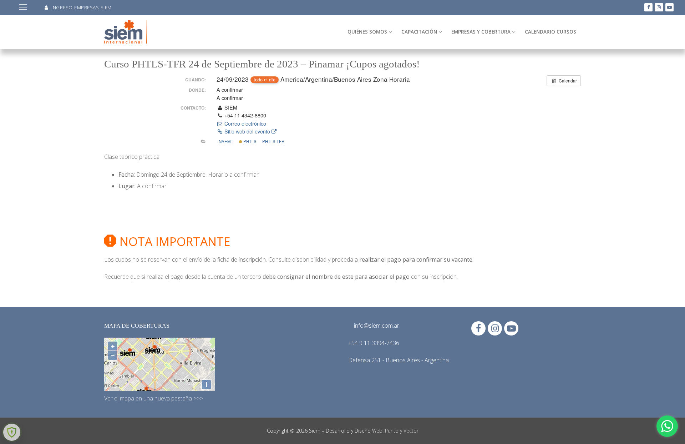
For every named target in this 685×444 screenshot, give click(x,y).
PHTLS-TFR (273, 141)
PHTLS (249, 141)
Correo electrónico (244, 123)
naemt (226, 141)
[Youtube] (669, 7)
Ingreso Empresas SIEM (81, 7)
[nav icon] (22, 7)
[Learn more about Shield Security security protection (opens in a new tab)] (11, 432)
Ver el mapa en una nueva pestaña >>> (153, 398)
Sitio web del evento (247, 131)
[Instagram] (659, 7)
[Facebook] (648, 7)
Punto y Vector (401, 430)
